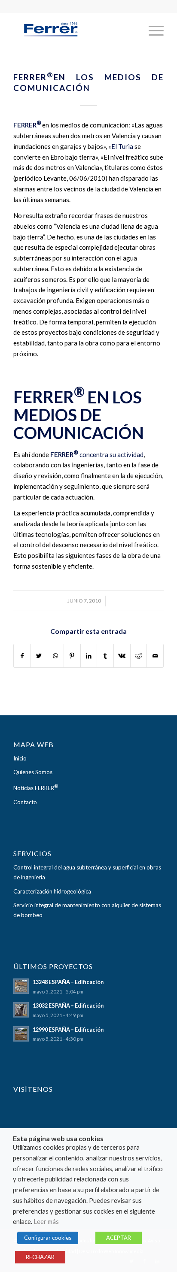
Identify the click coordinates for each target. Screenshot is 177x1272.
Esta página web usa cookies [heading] (58, 1138)
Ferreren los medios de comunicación (88, 82)
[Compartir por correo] (155, 656)
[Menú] (152, 30)
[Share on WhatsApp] (55, 656)
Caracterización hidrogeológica (52, 891)
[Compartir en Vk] (122, 656)
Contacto (25, 802)
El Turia (122, 146)
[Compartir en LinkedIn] (89, 656)
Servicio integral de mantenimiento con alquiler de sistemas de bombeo (87, 910)
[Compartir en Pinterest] (72, 656)
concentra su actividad (111, 454)
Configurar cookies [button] (47, 1237)
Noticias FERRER (35, 787)
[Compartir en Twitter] (39, 656)
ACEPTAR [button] (118, 1237)
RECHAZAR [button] (40, 1257)
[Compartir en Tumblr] (105, 656)
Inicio (20, 758)
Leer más (46, 1221)
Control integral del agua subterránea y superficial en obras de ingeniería (87, 872)
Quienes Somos (32, 772)
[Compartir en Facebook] (22, 656)
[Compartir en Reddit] (139, 656)
